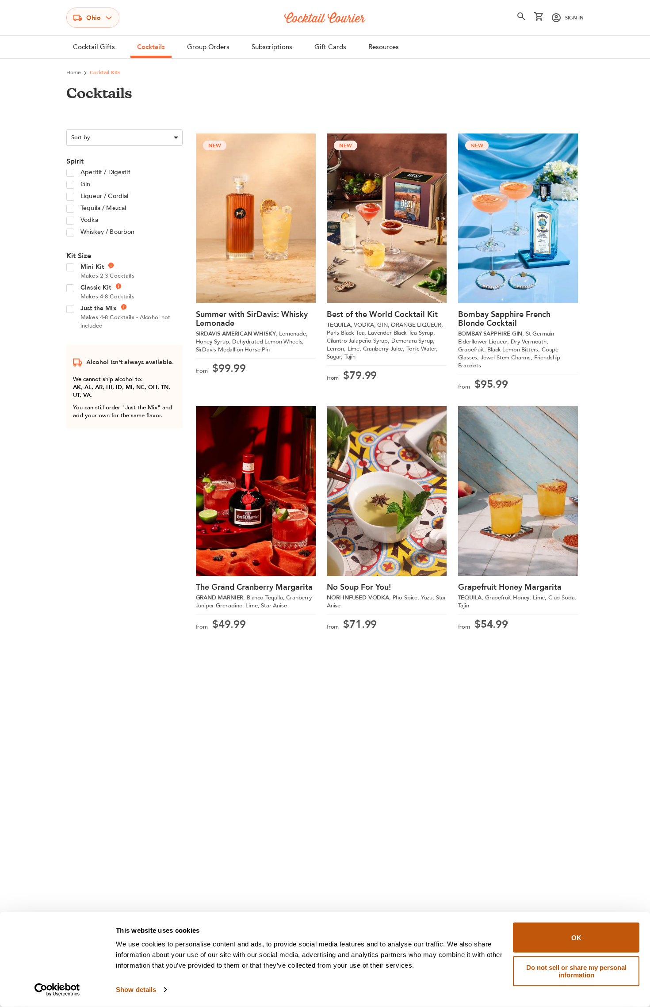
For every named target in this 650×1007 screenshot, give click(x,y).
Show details (136, 989)
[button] (521, 18)
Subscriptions (272, 46)
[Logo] (325, 17)
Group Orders (208, 46)
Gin (85, 184)
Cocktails (151, 46)
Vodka (89, 220)
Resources (383, 46)
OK (576, 937)
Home (73, 72)
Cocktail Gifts (94, 46)
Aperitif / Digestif (105, 172)
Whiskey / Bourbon (107, 232)
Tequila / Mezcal (103, 208)
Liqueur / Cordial (104, 196)
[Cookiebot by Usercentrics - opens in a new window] (57, 989)
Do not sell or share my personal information (576, 970)
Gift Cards (330, 46)
